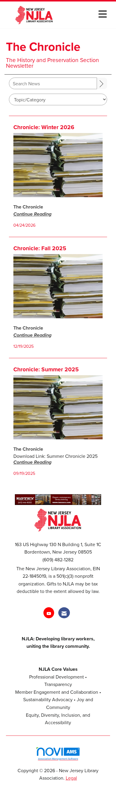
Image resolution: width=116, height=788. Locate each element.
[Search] (102, 83)
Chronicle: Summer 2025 (46, 369)
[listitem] (28, 206)
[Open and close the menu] (87, 14)
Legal (71, 778)
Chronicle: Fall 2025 (39, 248)
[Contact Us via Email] (64, 612)
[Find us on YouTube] (48, 612)
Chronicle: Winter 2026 (43, 127)
